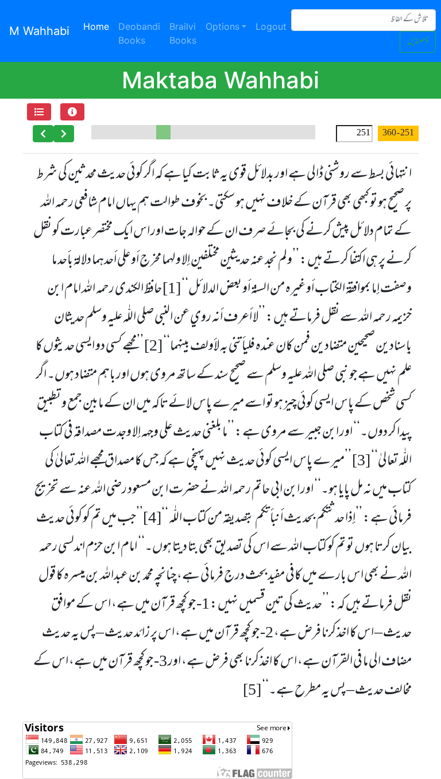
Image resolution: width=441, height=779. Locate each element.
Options (222, 26)
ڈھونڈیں (417, 41)
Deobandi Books (139, 33)
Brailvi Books (182, 33)
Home (98, 26)
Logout (271, 26)
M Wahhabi (39, 31)
